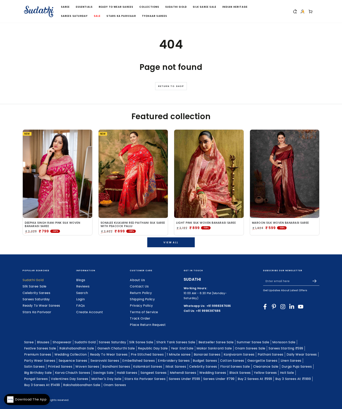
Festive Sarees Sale (40, 348)
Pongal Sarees (36, 379)
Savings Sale (103, 372)
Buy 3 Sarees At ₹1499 (42, 385)
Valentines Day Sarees (69, 379)
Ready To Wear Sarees (41, 305)
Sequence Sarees (73, 360)
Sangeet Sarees (154, 372)
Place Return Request (148, 324)
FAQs (80, 305)
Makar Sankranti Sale (214, 348)
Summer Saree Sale (253, 342)
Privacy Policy (141, 305)
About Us (137, 280)
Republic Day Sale (153, 348)
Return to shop (171, 86)
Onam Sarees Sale (250, 348)
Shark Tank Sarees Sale (175, 342)
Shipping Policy (142, 299)
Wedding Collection (70, 354)
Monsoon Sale (283, 342)
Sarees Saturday (36, 299)
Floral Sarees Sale (235, 366)
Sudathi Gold (33, 280)
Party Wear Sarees (39, 360)
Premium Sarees (37, 354)
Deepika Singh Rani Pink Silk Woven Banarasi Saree (52, 224)
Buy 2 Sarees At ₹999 (255, 379)
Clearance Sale (265, 366)
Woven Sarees (87, 366)
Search (82, 293)
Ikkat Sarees (175, 366)
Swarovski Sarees (104, 360)
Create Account (89, 312)
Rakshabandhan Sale (76, 348)
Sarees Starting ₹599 (286, 348)
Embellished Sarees (138, 360)
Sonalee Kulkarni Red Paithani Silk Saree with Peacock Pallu (133, 224)
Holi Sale (287, 372)
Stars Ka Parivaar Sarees (144, 379)
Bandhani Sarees (116, 366)
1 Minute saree (178, 354)
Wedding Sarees (212, 372)
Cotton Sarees (232, 360)
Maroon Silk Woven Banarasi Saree (280, 222)
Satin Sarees (34, 366)
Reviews (82, 286)
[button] (295, 11)
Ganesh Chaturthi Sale (116, 348)
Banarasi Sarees (207, 354)
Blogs (80, 280)
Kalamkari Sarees (147, 366)
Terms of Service (144, 312)
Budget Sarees (205, 360)
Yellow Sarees (265, 372)
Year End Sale (182, 348)
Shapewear (62, 342)
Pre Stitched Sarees (147, 354)
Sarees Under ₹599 (184, 379)
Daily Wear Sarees (302, 354)
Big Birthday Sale (38, 372)
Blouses (43, 342)
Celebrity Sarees (36, 293)
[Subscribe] (316, 281)
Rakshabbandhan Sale (81, 385)
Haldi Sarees (127, 372)
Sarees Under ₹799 (219, 379)
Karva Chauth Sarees (72, 372)
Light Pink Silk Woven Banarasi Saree (206, 222)
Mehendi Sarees (183, 372)
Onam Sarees (115, 385)
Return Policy (141, 293)
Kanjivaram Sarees (239, 354)
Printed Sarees (60, 366)
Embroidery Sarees (174, 360)
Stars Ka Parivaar (37, 312)
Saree (29, 342)
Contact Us (139, 286)
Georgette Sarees (262, 360)
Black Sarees (240, 372)
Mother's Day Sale (106, 379)
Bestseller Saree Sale (216, 342)
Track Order (140, 318)
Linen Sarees (291, 360)
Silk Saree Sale (35, 286)
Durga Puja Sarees (297, 366)
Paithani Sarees (270, 354)
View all (170, 242)
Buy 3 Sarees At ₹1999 (293, 379)
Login (80, 299)
